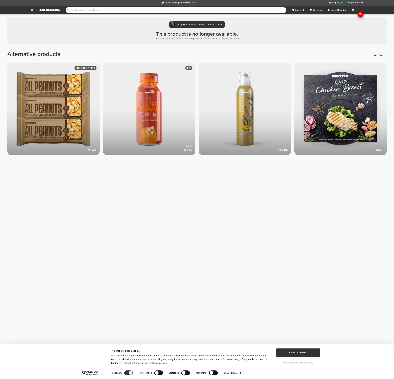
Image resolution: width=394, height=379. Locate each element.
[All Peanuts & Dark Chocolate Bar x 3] (55, 110)
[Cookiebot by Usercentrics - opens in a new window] (90, 373)
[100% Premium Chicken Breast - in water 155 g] (342, 110)
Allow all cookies (298, 352)
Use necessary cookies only (298, 362)
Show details (230, 373)
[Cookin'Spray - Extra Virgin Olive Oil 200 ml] (246, 110)
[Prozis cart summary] (353, 10)
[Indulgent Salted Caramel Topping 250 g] (151, 110)
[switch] (158, 372)
